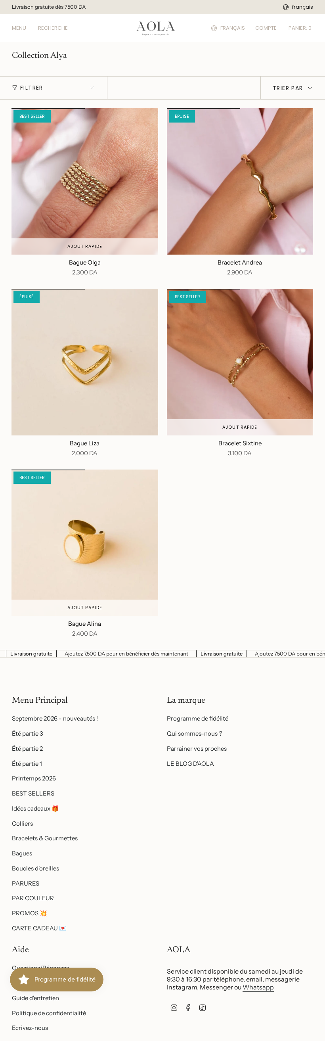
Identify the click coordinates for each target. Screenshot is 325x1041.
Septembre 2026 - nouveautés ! (55, 718)
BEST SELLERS (33, 793)
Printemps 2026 (34, 778)
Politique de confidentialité (49, 1013)
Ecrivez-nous (30, 1027)
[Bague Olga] (84, 181)
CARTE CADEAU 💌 (39, 928)
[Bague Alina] (84, 543)
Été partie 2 (27, 748)
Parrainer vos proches (197, 748)
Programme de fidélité (197, 718)
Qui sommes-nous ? (194, 733)
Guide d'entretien (35, 998)
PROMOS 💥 (29, 913)
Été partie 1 (27, 763)
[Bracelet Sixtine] (240, 362)
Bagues (22, 853)
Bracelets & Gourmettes (45, 838)
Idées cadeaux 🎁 (35, 808)
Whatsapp (258, 987)
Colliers (22, 823)
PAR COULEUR (33, 898)
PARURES (25, 883)
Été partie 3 (27, 733)
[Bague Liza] (84, 362)
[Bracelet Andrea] (240, 181)
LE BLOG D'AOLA (190, 763)
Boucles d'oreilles (35, 868)
